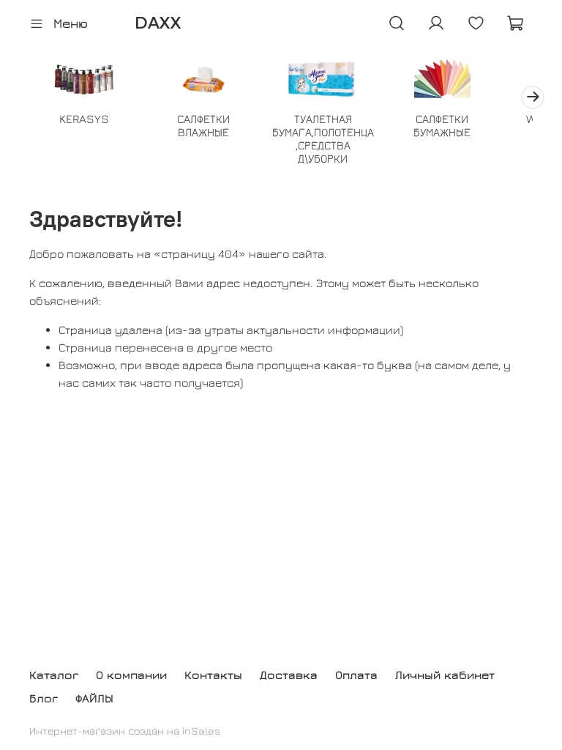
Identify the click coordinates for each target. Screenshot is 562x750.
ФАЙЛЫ (94, 698)
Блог (43, 698)
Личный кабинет (445, 674)
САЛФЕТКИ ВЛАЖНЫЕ (203, 125)
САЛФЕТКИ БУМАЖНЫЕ (442, 125)
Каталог (53, 674)
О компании (131, 674)
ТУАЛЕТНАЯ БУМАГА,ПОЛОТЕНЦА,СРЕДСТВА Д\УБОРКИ (323, 138)
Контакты (213, 674)
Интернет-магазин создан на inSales (124, 730)
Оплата (356, 674)
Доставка (289, 674)
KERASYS (84, 118)
